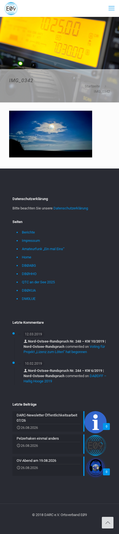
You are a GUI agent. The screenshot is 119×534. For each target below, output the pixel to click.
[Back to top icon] (107, 522)
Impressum (31, 241)
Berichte (28, 232)
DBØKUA (29, 290)
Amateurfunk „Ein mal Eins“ (43, 249)
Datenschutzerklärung (70, 208)
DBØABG (29, 265)
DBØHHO (29, 274)
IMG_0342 (102, 91)
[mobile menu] (111, 8)
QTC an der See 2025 (38, 282)
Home (26, 257)
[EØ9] (11, 8)
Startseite (92, 86)
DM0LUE (28, 299)
